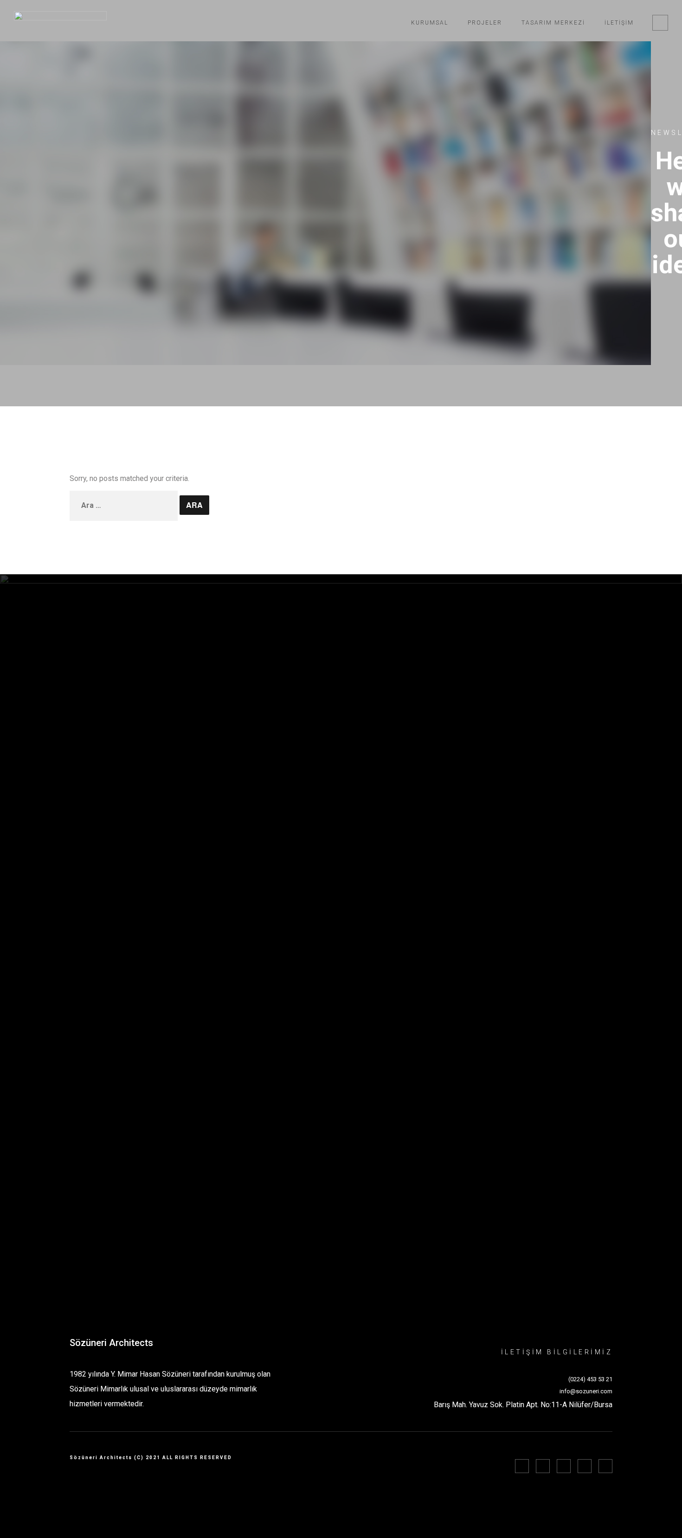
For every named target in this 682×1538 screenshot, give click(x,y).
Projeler (485, 22)
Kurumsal (429, 22)
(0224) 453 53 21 (590, 1379)
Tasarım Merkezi (553, 22)
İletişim (619, 22)
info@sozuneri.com (586, 1391)
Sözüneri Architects (111, 1342)
